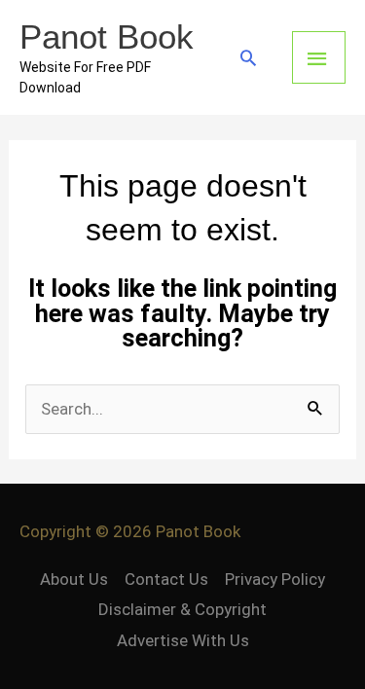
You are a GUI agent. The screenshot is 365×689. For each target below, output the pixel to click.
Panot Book (106, 36)
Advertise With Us (183, 640)
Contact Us (166, 579)
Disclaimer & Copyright (182, 609)
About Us (74, 579)
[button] (248, 57)
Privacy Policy (275, 579)
